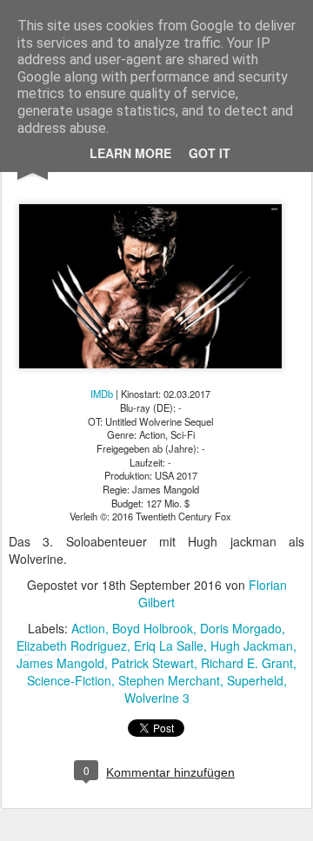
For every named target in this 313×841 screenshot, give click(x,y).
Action (88, 628)
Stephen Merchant (169, 680)
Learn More (130, 153)
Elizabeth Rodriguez (72, 645)
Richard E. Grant (247, 663)
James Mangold (60, 663)
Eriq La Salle (168, 645)
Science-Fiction (69, 680)
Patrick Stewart (152, 663)
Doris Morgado (241, 628)
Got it (209, 153)
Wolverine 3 (157, 697)
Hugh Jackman (251, 645)
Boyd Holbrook (152, 628)
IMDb (101, 394)
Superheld (255, 680)
